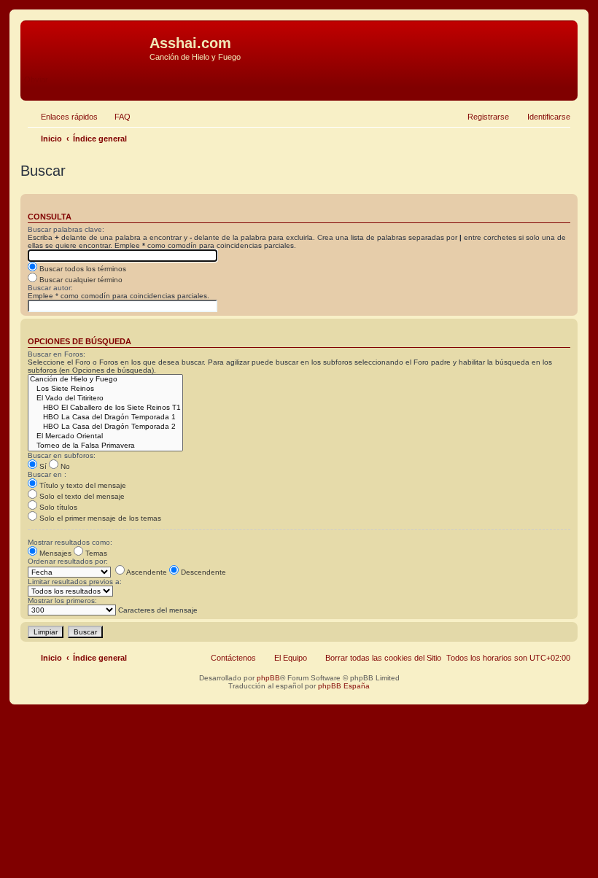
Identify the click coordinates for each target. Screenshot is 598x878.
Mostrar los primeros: (62, 601)
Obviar (36, 79)
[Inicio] (87, 47)
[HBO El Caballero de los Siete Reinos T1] (105, 408)
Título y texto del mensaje (81, 485)
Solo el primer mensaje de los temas (99, 518)
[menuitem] (116, 116)
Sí (42, 466)
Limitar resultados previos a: (75, 582)
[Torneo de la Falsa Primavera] (105, 446)
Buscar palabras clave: (66, 229)
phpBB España (344, 686)
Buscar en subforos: (62, 455)
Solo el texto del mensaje (81, 496)
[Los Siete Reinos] (105, 389)
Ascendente (146, 572)
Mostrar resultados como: (70, 542)
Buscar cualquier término (80, 280)
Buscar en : (47, 474)
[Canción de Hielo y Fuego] (105, 379)
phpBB (268, 678)
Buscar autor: (50, 288)
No (64, 466)
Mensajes (54, 553)
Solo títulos (57, 507)
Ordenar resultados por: (68, 561)
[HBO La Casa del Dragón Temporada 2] (105, 427)
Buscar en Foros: (56, 354)
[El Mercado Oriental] (105, 436)
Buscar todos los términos (81, 269)
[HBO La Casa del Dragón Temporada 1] (105, 417)
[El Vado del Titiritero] (105, 398)
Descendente (202, 572)
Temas (95, 553)
